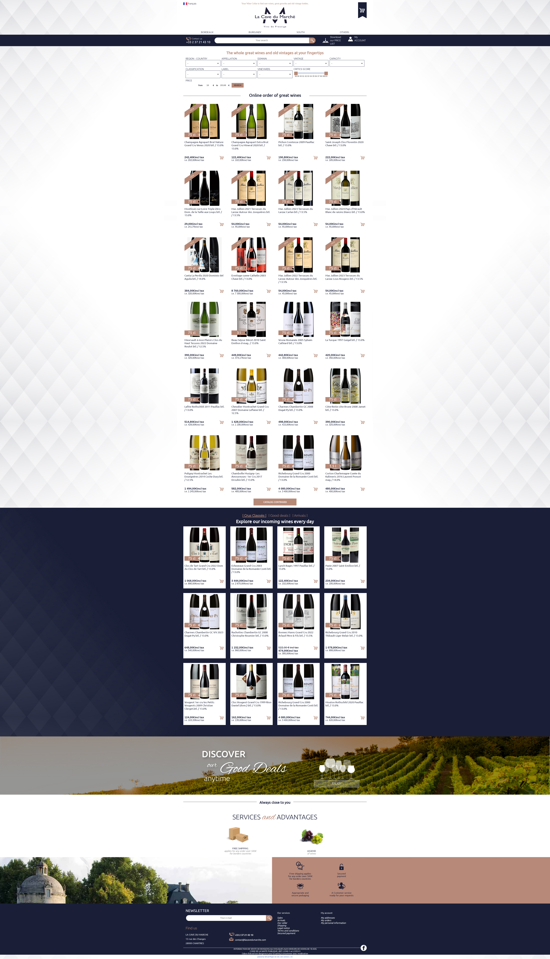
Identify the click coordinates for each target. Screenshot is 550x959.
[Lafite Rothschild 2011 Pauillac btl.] (204, 402)
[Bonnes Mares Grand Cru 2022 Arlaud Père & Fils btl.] (298, 628)
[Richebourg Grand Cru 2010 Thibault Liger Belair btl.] (345, 628)
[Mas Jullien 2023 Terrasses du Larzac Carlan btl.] (298, 205)
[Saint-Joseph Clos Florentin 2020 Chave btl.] (345, 138)
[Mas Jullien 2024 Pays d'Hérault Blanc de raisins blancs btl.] (345, 205)
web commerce (284, 957)
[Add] (222, 157)
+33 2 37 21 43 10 (244, 935)
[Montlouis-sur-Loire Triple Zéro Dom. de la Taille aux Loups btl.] (204, 205)
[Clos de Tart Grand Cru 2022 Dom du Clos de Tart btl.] (204, 561)
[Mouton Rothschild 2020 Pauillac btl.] (345, 698)
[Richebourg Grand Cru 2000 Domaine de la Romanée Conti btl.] (298, 469)
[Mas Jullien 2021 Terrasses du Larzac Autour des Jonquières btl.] (251, 205)
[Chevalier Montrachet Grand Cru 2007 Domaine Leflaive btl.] (251, 402)
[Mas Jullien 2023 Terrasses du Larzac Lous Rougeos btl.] (345, 271)
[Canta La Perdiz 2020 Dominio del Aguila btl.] (204, 271)
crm (291, 957)
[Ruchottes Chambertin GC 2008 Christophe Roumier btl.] (251, 628)
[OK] (312, 40)
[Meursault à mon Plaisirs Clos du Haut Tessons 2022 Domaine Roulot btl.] (204, 336)
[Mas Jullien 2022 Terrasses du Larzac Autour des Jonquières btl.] (298, 271)
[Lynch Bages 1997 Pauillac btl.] (298, 561)
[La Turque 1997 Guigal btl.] (345, 336)
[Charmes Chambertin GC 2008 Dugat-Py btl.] (298, 402)
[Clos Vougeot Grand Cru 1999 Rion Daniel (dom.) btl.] (251, 698)
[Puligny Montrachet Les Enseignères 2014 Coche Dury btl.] (204, 469)
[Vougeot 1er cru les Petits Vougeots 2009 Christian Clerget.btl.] (204, 698)
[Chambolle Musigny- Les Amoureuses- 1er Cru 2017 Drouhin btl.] (251, 469)
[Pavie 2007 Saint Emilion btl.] (345, 561)
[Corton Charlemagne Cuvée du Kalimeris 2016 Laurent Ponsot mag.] (345, 469)
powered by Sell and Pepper (265, 957)
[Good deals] (336, 772)
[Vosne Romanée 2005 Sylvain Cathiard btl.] (298, 336)
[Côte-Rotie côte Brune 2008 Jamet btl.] (345, 402)
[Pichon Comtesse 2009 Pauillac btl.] (298, 138)
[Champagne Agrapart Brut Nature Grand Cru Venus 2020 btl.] (204, 138)
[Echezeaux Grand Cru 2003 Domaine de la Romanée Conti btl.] (251, 561)
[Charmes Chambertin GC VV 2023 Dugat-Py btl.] (204, 628)
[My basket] (362, 10)
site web (276, 957)
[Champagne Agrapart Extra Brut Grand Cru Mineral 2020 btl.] (251, 138)
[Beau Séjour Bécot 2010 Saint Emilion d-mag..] (251, 336)
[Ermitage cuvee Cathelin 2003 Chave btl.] (251, 271)
